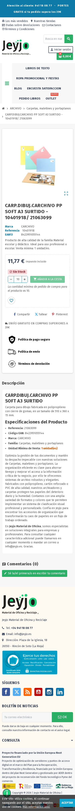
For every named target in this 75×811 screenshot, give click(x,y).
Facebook (6, 692)
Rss (28, 692)
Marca (9, 226)
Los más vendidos (15, 21)
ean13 (9, 234)
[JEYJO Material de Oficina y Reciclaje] (16, 47)
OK (64, 717)
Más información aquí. (36, 807)
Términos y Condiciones (18, 29)
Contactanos (53, 25)
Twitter (17, 692)
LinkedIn (60, 692)
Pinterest (62, 314)
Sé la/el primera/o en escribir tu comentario (34, 573)
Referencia (12, 230)
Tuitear (43, 314)
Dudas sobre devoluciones (22, 25)
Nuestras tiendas (42, 21)
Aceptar (67, 803)
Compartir (23, 314)
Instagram (49, 692)
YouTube (38, 692)
